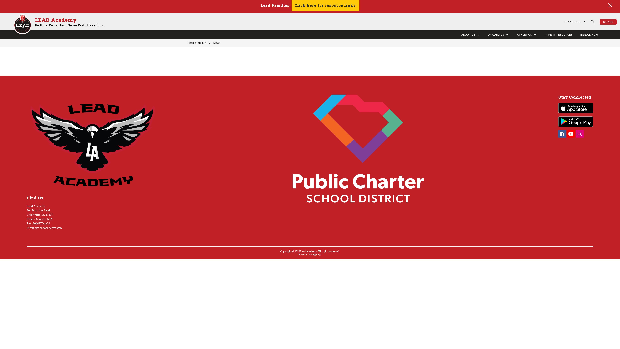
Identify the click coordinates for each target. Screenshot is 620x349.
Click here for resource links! (325, 5)
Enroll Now (589, 34)
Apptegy (317, 254)
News (217, 43)
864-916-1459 (44, 219)
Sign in (608, 22)
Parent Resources (559, 34)
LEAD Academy (197, 43)
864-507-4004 (41, 223)
